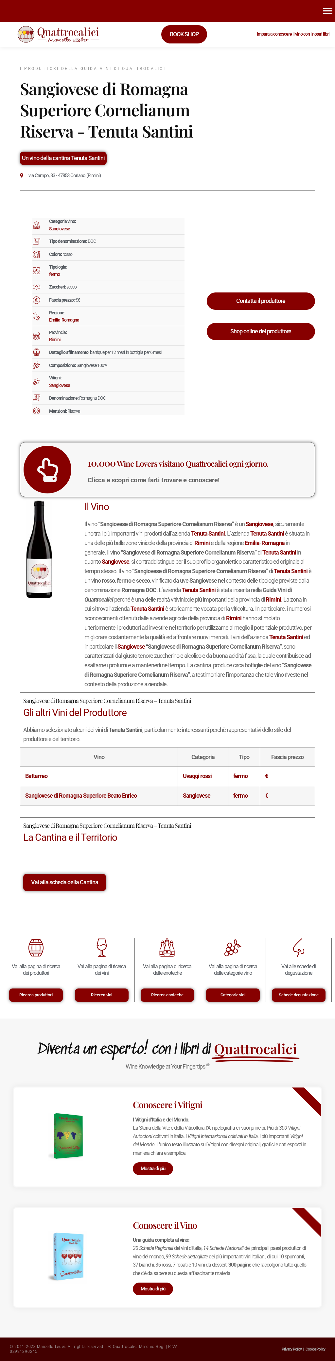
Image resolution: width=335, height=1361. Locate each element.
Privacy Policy (292, 1349)
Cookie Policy (315, 1349)
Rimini (55, 339)
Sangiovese (59, 228)
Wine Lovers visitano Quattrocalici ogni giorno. (178, 463)
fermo (54, 274)
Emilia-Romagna (64, 320)
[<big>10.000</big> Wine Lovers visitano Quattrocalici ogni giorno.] (47, 469)
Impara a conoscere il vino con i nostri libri (293, 34)
